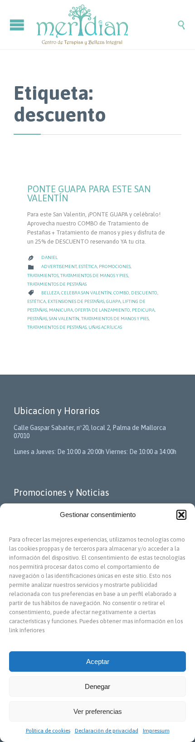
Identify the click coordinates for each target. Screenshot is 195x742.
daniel (49, 257)
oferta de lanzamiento (102, 310)
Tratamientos (42, 275)
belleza (50, 292)
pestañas (37, 318)
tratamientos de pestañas (57, 327)
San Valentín (64, 318)
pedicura (143, 310)
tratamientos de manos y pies (115, 318)
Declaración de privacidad (106, 730)
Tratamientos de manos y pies (94, 275)
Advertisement (59, 266)
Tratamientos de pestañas (57, 284)
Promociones (115, 266)
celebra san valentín (86, 292)
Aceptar (97, 661)
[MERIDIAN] (106, 24)
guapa (113, 301)
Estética (87, 266)
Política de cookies (48, 730)
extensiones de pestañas (76, 301)
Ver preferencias (97, 711)
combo (121, 292)
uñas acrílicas (105, 327)
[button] (181, 514)
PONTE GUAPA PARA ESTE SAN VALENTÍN (89, 193)
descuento (144, 292)
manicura (61, 310)
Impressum (156, 730)
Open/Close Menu (18, 24)
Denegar (97, 686)
